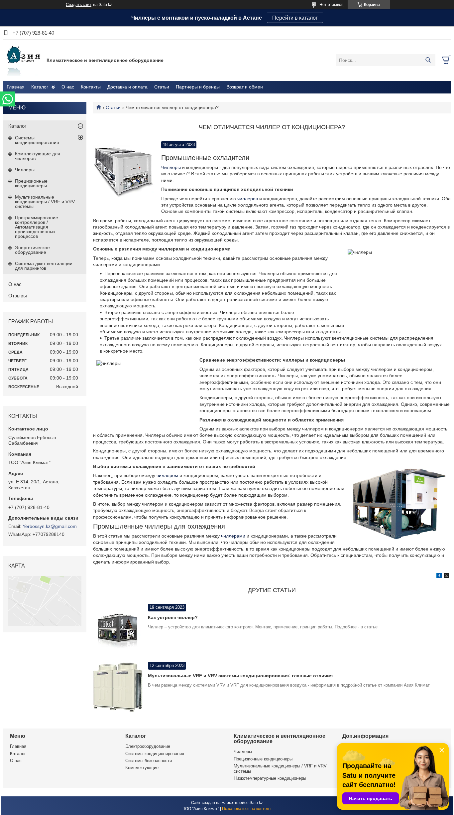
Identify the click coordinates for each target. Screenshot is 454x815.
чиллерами (233, 536)
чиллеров (248, 198)
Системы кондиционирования (37, 140)
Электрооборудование (147, 746)
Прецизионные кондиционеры (31, 183)
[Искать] (427, 60)
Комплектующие (142, 767)
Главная (16, 86)
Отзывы (17, 295)
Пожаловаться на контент (246, 808)
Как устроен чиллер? (173, 617)
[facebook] (439, 576)
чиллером (168, 475)
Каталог (39, 86)
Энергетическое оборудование (32, 250)
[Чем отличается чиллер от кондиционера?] (124, 172)
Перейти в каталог (295, 18)
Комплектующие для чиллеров (37, 156)
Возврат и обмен (244, 86)
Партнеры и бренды (198, 86)
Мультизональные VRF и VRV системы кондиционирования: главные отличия (240, 675)
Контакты (91, 86)
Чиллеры (171, 167)
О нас (67, 86)
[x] (446, 576)
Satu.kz (256, 802)
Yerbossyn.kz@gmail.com (50, 526)
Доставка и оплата (127, 86)
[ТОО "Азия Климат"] (23, 60)
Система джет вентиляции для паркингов (43, 266)
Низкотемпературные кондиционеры (270, 778)
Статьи (161, 86)
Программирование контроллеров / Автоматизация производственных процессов (36, 227)
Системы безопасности (148, 760)
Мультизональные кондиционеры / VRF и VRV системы (45, 201)
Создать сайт (78, 4)
